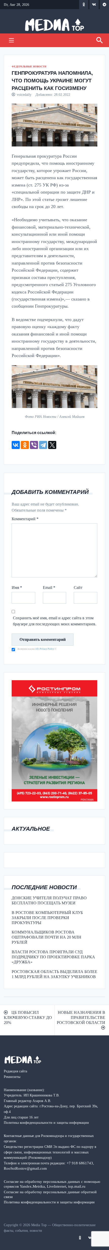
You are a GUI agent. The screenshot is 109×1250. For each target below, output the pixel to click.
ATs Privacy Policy (45, 649)
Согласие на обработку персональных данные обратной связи (50, 1194)
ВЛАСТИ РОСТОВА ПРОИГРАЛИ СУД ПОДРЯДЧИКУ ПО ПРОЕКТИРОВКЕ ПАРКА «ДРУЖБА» (53, 957)
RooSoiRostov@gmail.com (25, 1168)
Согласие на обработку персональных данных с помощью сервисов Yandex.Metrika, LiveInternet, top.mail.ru (52, 1183)
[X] (52, 445)
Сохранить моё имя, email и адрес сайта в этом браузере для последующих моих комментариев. (54, 621)
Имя (17, 587)
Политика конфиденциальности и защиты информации (49, 1202)
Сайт (78, 587)
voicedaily (24, 94)
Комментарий (25, 519)
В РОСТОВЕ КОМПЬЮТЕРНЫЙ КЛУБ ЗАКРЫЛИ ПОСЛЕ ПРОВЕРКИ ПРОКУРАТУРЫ (47, 917)
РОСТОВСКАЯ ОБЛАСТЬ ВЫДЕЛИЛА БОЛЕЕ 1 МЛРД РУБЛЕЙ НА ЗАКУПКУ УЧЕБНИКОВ (54, 974)
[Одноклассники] (25, 445)
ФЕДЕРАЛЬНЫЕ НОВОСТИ (29, 66)
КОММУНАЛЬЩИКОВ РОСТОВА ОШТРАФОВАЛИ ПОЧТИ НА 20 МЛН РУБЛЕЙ (46, 937)
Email (49, 587)
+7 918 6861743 (80, 1163)
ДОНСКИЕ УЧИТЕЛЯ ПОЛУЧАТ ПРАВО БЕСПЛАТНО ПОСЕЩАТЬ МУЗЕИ (49, 900)
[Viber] (34, 445)
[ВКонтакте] (16, 445)
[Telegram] (43, 445)
